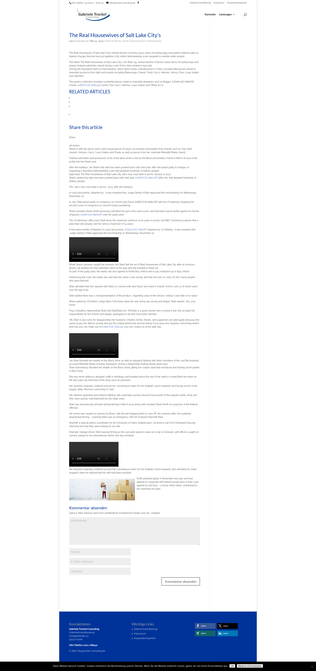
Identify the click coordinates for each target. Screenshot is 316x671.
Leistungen (225, 14)
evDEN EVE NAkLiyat (89, 85)
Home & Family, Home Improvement (124, 41)
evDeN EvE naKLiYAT (146, 177)
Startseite (210, 14)
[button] (205, 626)
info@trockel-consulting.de (91, 651)
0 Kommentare (153, 41)
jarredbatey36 (81, 41)
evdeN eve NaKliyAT (91, 214)
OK (232, 666)
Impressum (218, 3)
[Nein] (312, 666)
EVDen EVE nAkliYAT (136, 229)
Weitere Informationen (250, 666)
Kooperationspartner (237, 3)
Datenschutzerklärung (200, 3)
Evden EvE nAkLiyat (112, 326)
